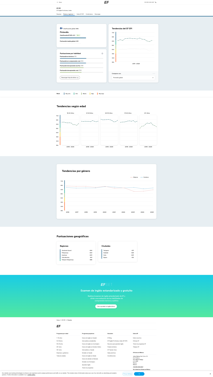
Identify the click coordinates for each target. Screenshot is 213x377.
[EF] (106, 2)
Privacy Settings (127, 374)
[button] (60, 2)
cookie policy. (31, 374)
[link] (64, 9)
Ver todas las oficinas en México (141, 369)
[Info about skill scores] (102, 53)
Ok (139, 374)
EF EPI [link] (63, 320)
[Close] (210, 374)
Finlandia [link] (69, 320)
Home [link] (58, 320)
